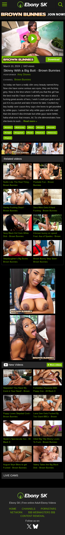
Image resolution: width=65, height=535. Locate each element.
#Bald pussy (20, 127)
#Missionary (52, 132)
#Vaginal (8, 138)
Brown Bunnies (22, 79)
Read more (29, 121)
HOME (12, 509)
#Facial (29, 132)
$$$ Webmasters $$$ (41, 512)
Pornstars (48, 509)
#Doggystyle (19, 132)
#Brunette (50, 127)
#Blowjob (40, 127)
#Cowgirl (8, 132)
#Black (30, 127)
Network (16, 512)
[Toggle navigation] (4, 4)
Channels (28, 509)
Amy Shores (24, 74)
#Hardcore (40, 132)
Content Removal (32, 516)
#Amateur (8, 127)
